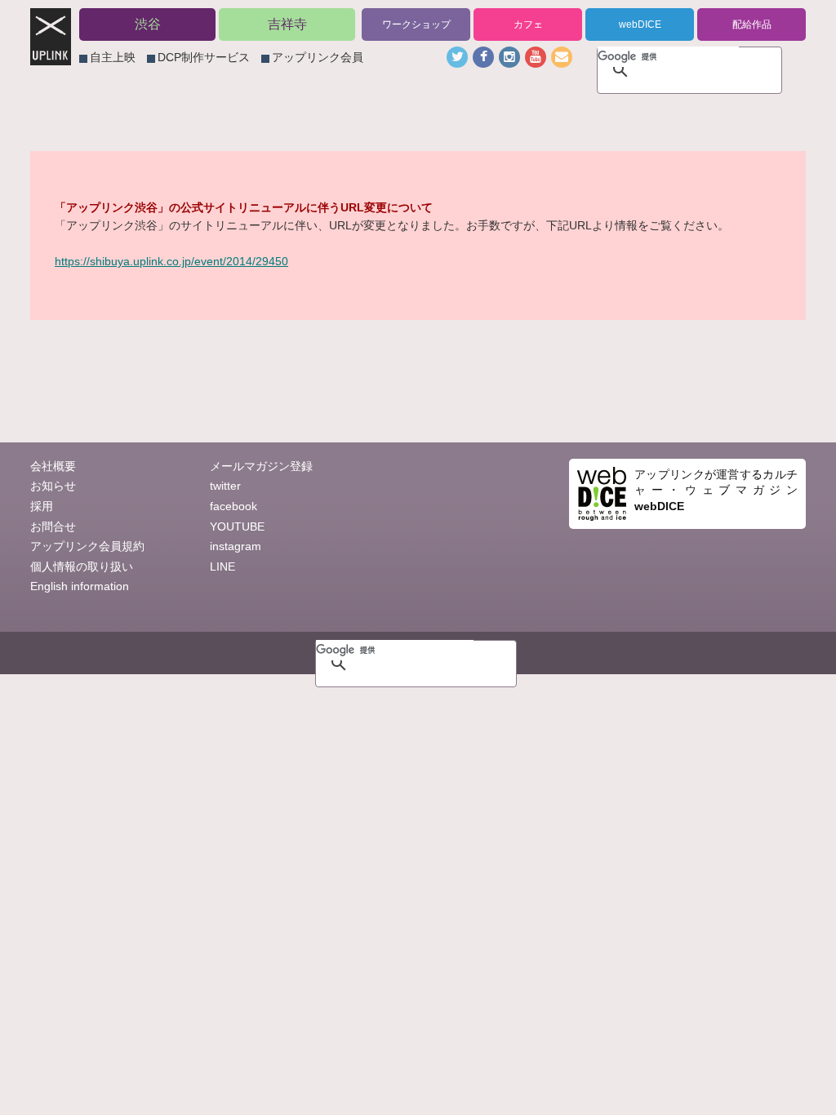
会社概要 (53, 466)
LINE (222, 566)
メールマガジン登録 (261, 466)
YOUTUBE (237, 526)
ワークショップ (416, 24)
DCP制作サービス (204, 57)
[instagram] (509, 57)
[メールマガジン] (561, 57)
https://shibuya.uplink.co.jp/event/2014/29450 (171, 261)
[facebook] (483, 57)
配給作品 (752, 24)
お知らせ (53, 485)
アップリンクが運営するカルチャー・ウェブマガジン (716, 490)
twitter (225, 485)
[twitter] (457, 57)
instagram (235, 546)
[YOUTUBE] (535, 57)
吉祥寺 (287, 24)
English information (79, 586)
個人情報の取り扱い (81, 566)
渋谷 (148, 24)
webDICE (640, 24)
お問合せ (53, 526)
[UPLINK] (50, 56)
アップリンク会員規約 (87, 546)
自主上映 (113, 57)
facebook (233, 506)
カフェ (528, 24)
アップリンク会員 (317, 57)
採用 (41, 506)
